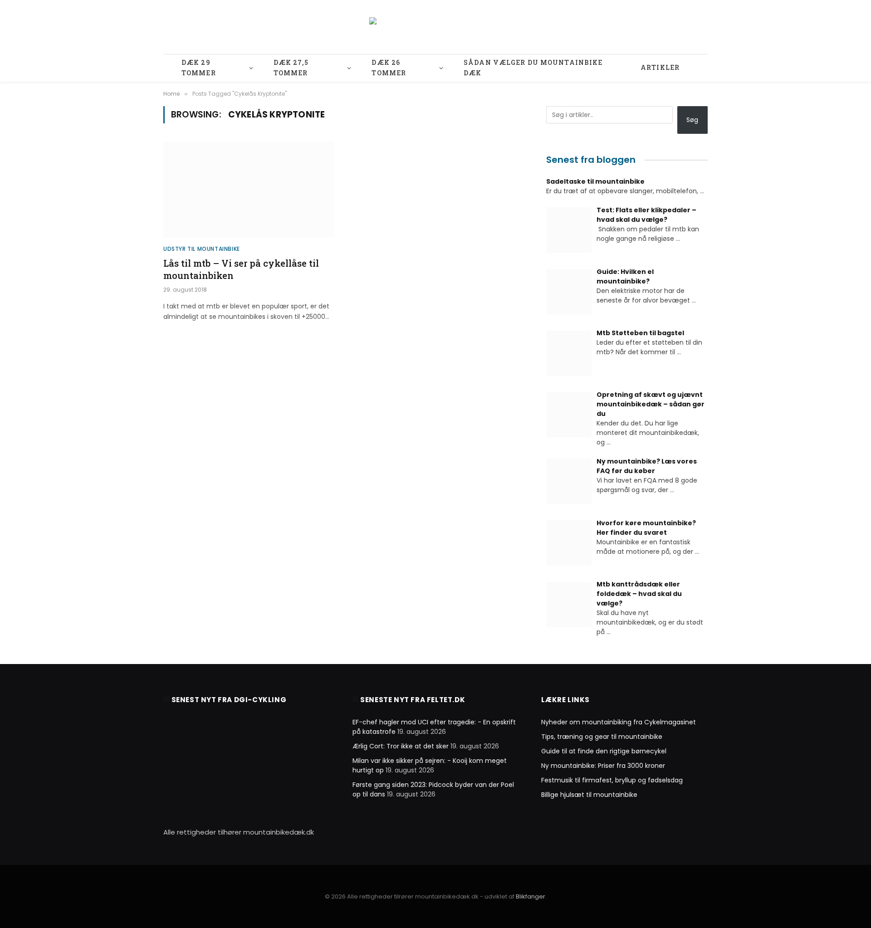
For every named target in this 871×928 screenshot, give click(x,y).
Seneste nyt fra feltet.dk (412, 699)
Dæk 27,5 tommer (291, 67)
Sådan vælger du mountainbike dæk (533, 67)
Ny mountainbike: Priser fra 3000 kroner (603, 765)
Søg (692, 119)
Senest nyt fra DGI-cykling (229, 699)
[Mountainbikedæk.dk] (435, 27)
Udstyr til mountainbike (201, 249)
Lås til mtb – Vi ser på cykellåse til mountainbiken (241, 269)
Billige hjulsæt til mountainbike (589, 794)
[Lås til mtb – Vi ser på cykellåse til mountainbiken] (248, 190)
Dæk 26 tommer (389, 67)
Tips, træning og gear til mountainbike (601, 736)
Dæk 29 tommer (198, 67)
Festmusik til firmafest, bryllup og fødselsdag (612, 780)
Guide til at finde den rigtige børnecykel (603, 751)
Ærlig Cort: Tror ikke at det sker (400, 746)
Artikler (660, 67)
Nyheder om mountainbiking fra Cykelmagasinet (618, 722)
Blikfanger (530, 896)
